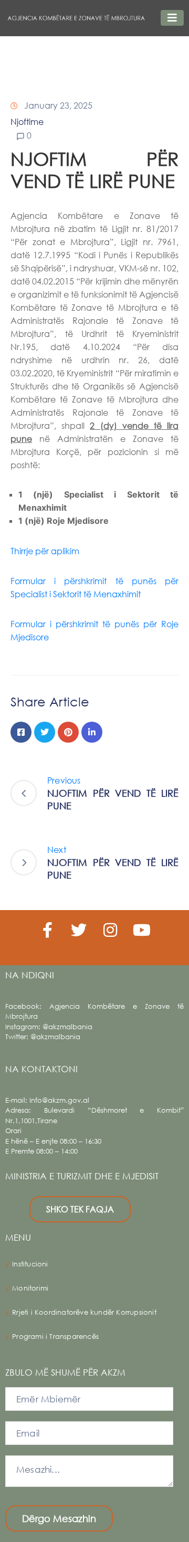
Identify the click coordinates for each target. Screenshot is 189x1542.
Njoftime (27, 121)
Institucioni (30, 1264)
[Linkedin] (91, 732)
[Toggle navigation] (172, 18)
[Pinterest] (68, 732)
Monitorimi (30, 1288)
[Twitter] (44, 732)
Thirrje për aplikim (44, 550)
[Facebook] (21, 732)
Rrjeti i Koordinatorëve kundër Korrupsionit (84, 1312)
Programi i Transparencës (55, 1336)
